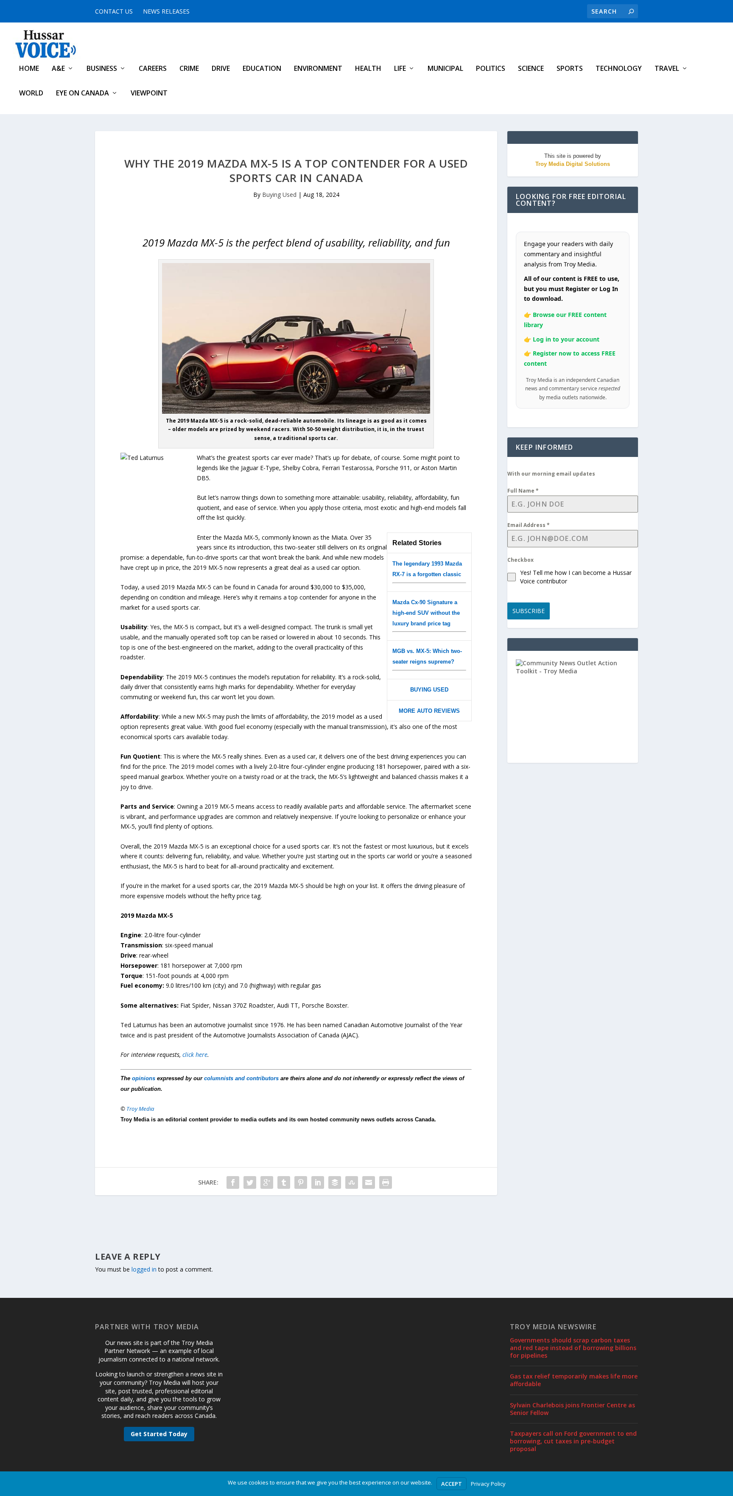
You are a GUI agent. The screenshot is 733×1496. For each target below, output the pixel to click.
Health (368, 69)
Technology (619, 69)
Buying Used (279, 195)
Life (400, 69)
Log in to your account (566, 339)
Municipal (445, 69)
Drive (221, 69)
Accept (451, 1484)
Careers (153, 69)
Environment (318, 69)
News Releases (166, 11)
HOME (29, 69)
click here (194, 1055)
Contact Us (114, 11)
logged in (144, 1269)
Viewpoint (149, 94)
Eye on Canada (82, 94)
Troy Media (140, 1108)
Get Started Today (159, 1434)
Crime (189, 69)
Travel (667, 69)
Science (531, 69)
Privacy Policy (488, 1484)
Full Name (523, 490)
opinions (143, 1078)
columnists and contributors (241, 1078)
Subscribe (528, 611)
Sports (570, 69)
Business (102, 69)
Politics (490, 69)
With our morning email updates (551, 473)
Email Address (528, 525)
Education (262, 69)
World (31, 94)
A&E (58, 69)
